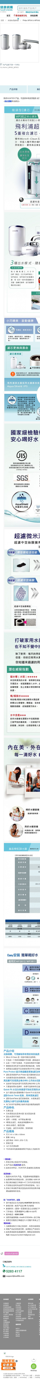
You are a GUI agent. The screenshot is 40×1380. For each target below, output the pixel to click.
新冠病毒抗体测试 (8, 1309)
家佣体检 (6, 1326)
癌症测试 (6, 1324)
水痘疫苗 (18, 1316)
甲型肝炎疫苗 (20, 1311)
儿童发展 (6, 1335)
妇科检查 (6, 1305)
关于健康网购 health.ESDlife (11, 1375)
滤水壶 (30, 1311)
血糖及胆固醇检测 (21, 1330)
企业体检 (6, 1337)
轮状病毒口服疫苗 (21, 1318)
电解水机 (30, 1318)
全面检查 (6, 1303)
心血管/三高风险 (8, 1314)
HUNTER (17, 1165)
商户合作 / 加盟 (27, 1375)
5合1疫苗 (18, 1313)
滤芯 (29, 1316)
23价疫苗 (18, 1307)
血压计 (18, 1328)
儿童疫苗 (18, 1303)
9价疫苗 (18, 1305)
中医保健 (6, 1333)
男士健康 (6, 1313)
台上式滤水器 (32, 1305)
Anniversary (23, 1377)
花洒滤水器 (31, 1314)
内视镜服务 (6, 1322)
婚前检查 (6, 1316)
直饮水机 (30, 1303)
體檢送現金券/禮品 (32, 12)
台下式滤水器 (32, 1307)
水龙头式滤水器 (11, 1253)
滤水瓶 (30, 1313)
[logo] (6, 12)
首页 (8, 15)
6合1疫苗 (18, 1314)
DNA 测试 (6, 1328)
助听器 (18, 1336)
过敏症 (5, 1320)
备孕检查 (6, 1318)
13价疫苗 (18, 1309)
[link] (9, 1356)
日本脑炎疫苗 (20, 1320)
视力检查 (6, 1330)
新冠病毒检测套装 (8, 1311)
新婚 (15, 1377)
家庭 (31, 1377)
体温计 (18, 1332)
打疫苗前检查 (7, 1307)
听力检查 (6, 1331)
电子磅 (18, 1334)
